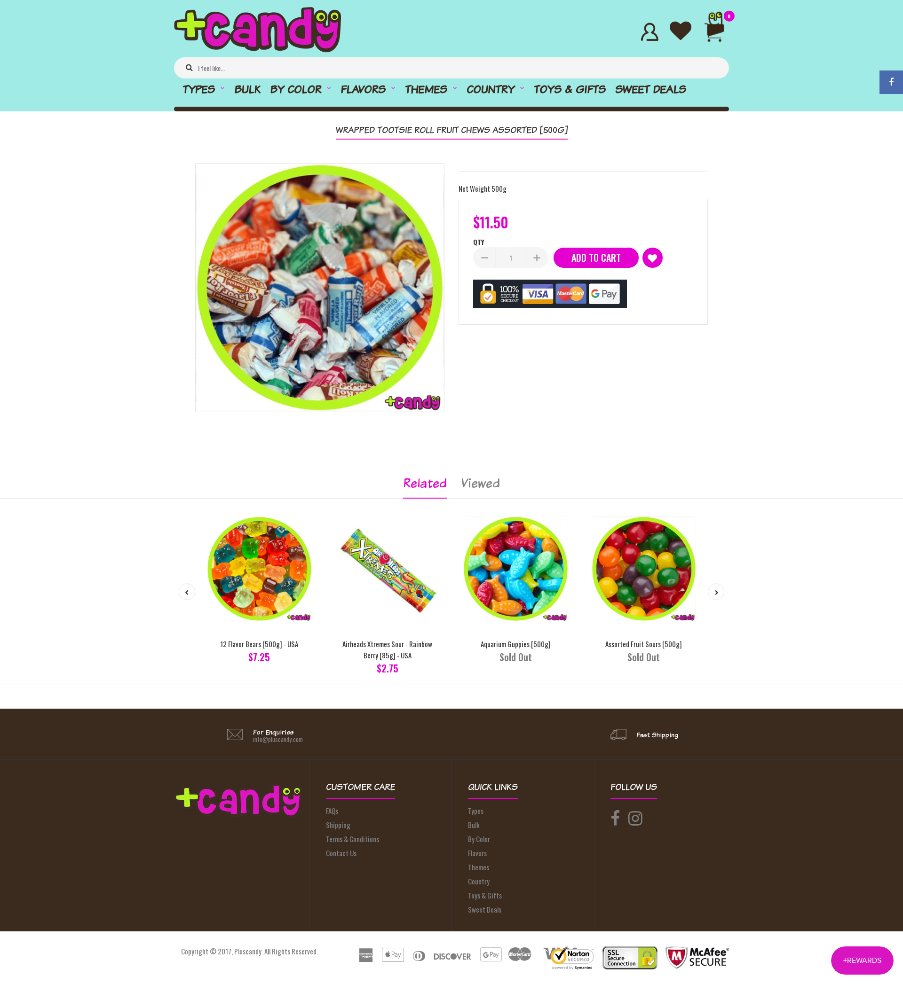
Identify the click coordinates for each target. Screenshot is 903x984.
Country (479, 881)
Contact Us (341, 853)
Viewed (480, 483)
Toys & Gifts (485, 895)
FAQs (332, 810)
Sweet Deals (484, 909)
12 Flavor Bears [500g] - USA (259, 644)
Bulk (474, 825)
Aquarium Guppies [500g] (516, 644)
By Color (479, 839)
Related (425, 483)
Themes (478, 867)
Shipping (338, 825)
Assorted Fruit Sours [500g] (643, 644)
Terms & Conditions (352, 839)
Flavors (477, 853)
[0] (718, 31)
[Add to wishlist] (652, 257)
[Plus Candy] (257, 49)
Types (475, 810)
